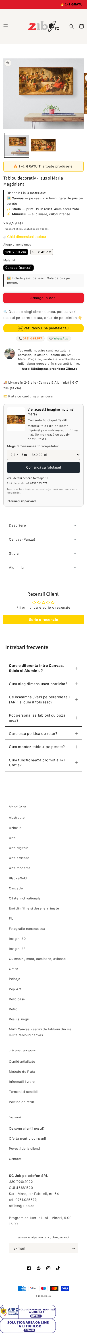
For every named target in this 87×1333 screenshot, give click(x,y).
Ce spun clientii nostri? (27, 1128)
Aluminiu (16, 567)
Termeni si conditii (23, 1091)
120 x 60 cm (15, 252)
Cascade (16, 888)
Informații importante (22, 501)
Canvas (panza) (18, 267)
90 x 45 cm (41, 252)
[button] (5, 26)
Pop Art (15, 989)
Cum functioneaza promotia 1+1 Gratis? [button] (37, 762)
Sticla (14, 553)
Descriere (17, 525)
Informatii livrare (22, 1081)
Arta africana (19, 858)
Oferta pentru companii (27, 1138)
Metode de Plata (22, 1071)
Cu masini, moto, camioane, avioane (37, 959)
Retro (13, 1009)
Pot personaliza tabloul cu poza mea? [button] (37, 717)
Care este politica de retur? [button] (33, 733)
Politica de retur (21, 1102)
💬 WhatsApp (58, 338)
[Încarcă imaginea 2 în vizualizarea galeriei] (43, 145)
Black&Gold (18, 878)
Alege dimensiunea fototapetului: (33, 446)
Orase (13, 969)
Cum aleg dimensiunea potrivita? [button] (38, 684)
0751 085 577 (38, 483)
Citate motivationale (25, 898)
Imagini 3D (17, 938)
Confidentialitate (22, 1061)
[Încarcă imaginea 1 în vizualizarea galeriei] (16, 145)
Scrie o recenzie (43, 619)
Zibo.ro (48, 1296)
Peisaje (14, 979)
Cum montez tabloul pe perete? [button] (37, 746)
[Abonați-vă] (73, 1248)
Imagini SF (17, 949)
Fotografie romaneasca (27, 928)
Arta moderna (20, 868)
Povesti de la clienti (24, 1148)
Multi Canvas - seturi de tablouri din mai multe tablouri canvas (40, 1032)
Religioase (17, 999)
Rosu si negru (19, 1019)
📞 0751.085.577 (30, 338)
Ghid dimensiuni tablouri (27, 236)
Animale (15, 828)
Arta (12, 838)
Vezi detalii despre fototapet (28, 478)
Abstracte (17, 817)
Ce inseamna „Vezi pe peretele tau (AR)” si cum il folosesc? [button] (39, 699)
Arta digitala (19, 848)
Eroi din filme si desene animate (34, 908)
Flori (12, 918)
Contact (15, 1159)
